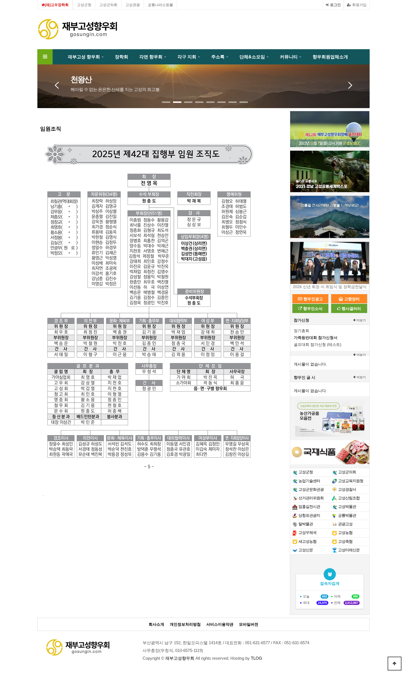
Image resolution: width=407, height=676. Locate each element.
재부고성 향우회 (84, 56)
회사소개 (156, 624)
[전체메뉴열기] (45, 56)
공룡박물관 (347, 515)
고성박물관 (347, 506)
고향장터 (351, 299)
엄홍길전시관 (309, 506)
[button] (166, 102)
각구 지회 (186, 56)
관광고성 (345, 524)
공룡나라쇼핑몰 (160, 5)
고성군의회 (108, 5)
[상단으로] (394, 663)
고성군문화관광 (311, 489)
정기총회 (301, 330)
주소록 (218, 56)
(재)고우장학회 (57, 5)
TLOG (256, 658)
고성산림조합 (349, 498)
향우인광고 (312, 299)
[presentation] (56, 84)
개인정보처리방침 (185, 624)
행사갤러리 (351, 308)
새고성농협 (307, 541)
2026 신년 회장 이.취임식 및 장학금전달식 (330, 287)
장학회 (121, 56)
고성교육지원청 (350, 481)
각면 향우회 (151, 56)
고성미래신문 (349, 550)
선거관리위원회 (311, 498)
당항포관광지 (309, 515)
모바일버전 (248, 624)
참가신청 (301, 320)
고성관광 (132, 5)
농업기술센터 (309, 481)
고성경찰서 (347, 489)
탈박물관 (305, 524)
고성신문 (305, 550)
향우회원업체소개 (330, 56)
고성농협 (345, 532)
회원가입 (359, 5)
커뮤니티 (289, 56)
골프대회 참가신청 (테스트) (317, 344)
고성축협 (345, 541)
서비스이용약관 (219, 624)
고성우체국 (307, 532)
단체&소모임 (252, 56)
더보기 (361, 320)
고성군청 (84, 5)
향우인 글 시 (304, 377)
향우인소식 (312, 308)
